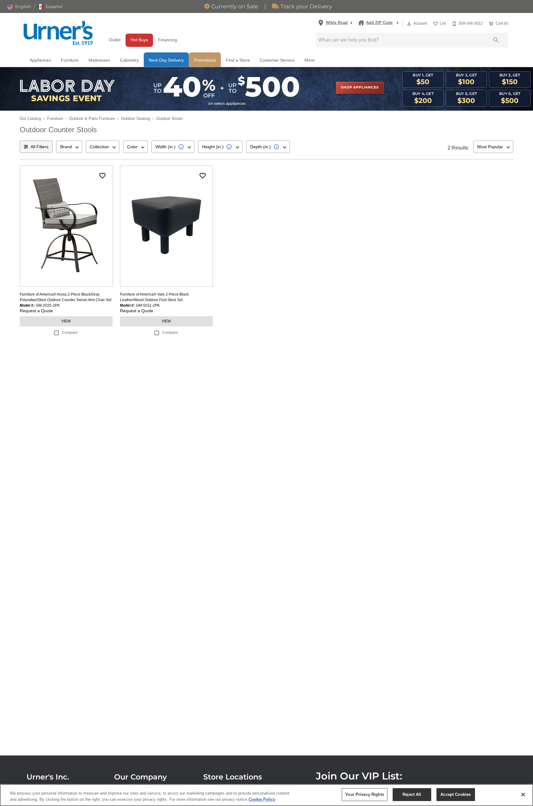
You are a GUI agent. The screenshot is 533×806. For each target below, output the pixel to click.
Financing (167, 40)
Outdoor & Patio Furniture (92, 118)
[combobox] (69, 147)
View (66, 321)
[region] (266, 795)
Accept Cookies (455, 794)
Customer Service (277, 60)
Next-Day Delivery (166, 60)
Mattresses (99, 60)
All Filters (39, 146)
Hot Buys (139, 40)
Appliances (40, 60)
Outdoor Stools (169, 118)
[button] (19, 7)
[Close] (523, 794)
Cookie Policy (262, 799)
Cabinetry (129, 60)
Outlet (115, 40)
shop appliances (359, 87)
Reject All (412, 794)
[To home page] (58, 32)
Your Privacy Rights (364, 794)
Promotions (205, 60)
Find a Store (238, 60)
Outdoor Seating (135, 118)
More (309, 60)
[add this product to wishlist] (102, 175)
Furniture (70, 60)
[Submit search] (496, 40)
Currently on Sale (234, 6)
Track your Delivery (305, 6)
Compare (70, 332)
